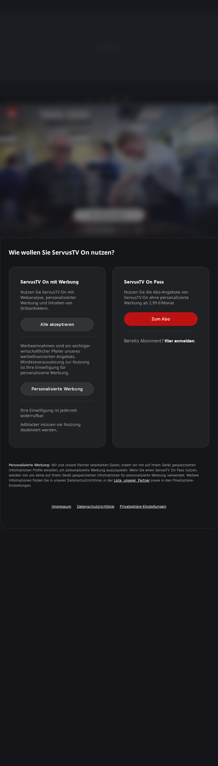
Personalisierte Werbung (57, 388)
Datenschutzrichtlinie (95, 506)
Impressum (61, 506)
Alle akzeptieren (57, 324)
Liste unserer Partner (132, 480)
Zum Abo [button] (161, 318)
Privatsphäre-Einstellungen (143, 506)
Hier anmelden (179, 340)
